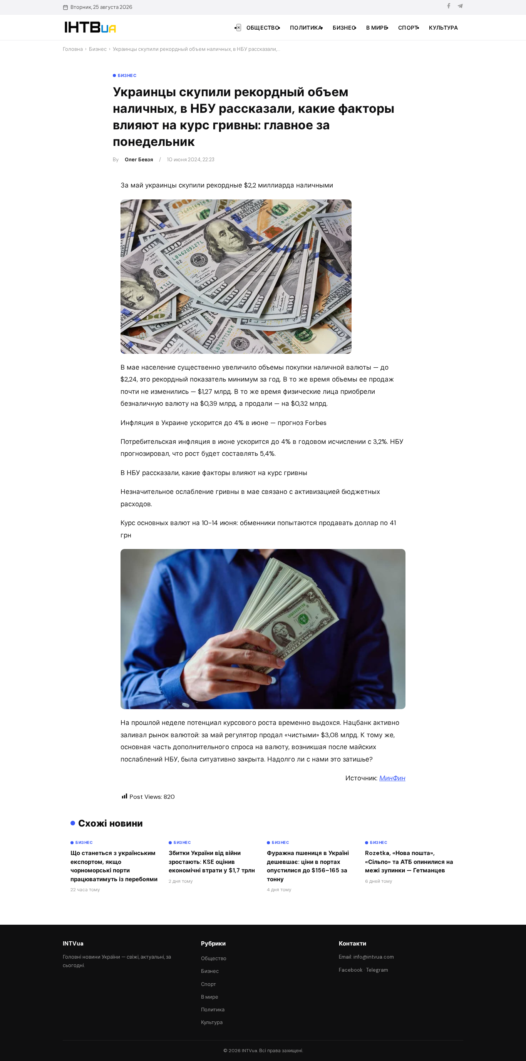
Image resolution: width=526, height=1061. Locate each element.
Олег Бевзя (139, 159)
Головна (73, 49)
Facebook (351, 970)
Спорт (408, 27)
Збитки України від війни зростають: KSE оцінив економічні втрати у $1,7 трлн (212, 861)
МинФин (392, 778)
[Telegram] (460, 7)
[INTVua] (90, 27)
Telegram (377, 970)
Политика (306, 27)
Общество (262, 27)
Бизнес (344, 27)
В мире (376, 27)
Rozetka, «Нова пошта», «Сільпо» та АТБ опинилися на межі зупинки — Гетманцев (409, 861)
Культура (443, 27)
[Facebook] (449, 7)
